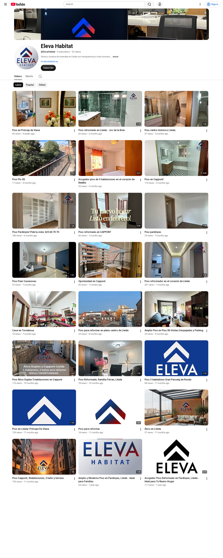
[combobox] (105, 4)
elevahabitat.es (50, 61)
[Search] (149, 4)
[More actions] (74, 131)
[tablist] (111, 76)
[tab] (18, 76)
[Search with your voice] (160, 4)
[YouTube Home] (17, 4)
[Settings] (200, 4)
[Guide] (5, 4)
